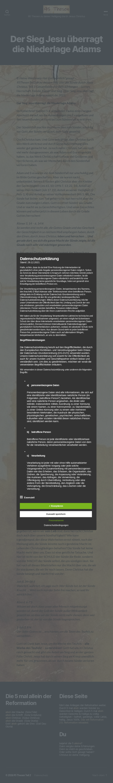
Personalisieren (56, 520)
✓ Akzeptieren (56, 506)
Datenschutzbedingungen (56, 525)
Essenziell (29, 497)
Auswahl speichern (56, 514)
